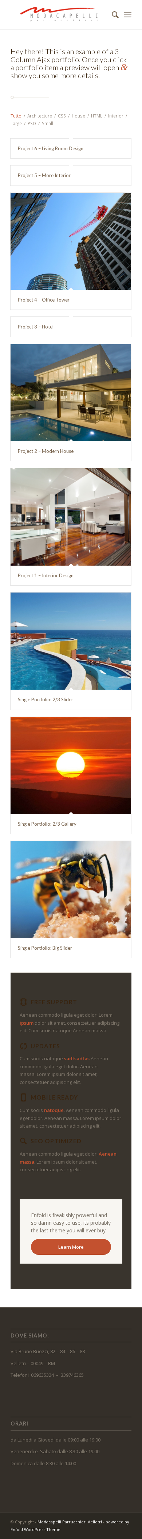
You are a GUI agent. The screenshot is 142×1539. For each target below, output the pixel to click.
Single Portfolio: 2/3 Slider (45, 699)
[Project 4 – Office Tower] (71, 241)
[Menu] (127, 14)
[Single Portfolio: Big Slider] (71, 889)
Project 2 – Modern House (46, 451)
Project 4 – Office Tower (44, 300)
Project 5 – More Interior (44, 175)
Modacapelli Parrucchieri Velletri (70, 1521)
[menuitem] (111, 14)
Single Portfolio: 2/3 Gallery (47, 824)
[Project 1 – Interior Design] (71, 517)
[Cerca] (111, 14)
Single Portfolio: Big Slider (45, 948)
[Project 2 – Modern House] (71, 393)
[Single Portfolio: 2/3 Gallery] (71, 765)
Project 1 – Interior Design (46, 575)
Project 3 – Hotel (36, 327)
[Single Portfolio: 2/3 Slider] (71, 641)
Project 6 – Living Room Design (50, 148)
